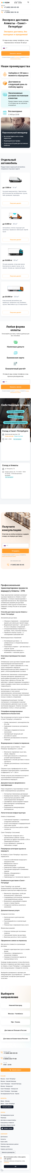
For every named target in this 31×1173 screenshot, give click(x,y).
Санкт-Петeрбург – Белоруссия (9, 1088)
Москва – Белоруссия (7, 1086)
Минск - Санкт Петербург (8, 1103)
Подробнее (6, 1162)
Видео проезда (18, 436)
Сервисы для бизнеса (7, 1149)
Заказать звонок (16, 1070)
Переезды (3, 1117)
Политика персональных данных (10, 1144)
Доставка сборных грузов (8, 1125)
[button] (15, 7)
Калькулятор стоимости (7, 1122)
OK (15, 1166)
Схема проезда (9, 436)
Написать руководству (8, 1152)
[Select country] (4, 48)
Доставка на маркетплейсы (8, 1120)
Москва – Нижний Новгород (8, 1081)
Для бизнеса (4, 1136)
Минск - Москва (5, 1101)
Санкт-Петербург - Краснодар (9, 1091)
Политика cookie (5, 1146)
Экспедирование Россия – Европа (10, 1093)
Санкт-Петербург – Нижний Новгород (11, 1083)
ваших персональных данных (9, 556)
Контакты (3, 1139)
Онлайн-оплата (8, 1128)
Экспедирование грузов (7, 1115)
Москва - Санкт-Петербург (8, 1078)
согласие (17, 57)
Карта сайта (4, 1141)
